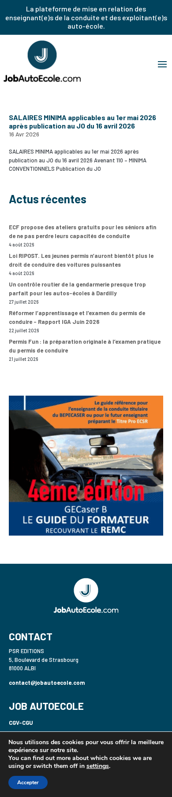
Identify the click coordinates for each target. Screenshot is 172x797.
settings (97, 766)
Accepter (28, 782)
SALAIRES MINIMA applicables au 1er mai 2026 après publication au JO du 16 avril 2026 (82, 121)
